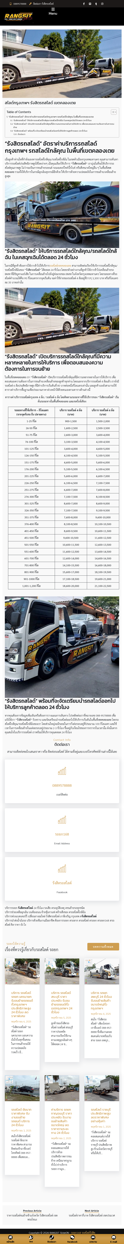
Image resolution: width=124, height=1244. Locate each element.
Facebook (72, 1242)
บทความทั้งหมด (103, 946)
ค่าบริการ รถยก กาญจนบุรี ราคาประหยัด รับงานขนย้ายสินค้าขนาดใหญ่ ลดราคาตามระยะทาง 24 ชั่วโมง (61, 1121)
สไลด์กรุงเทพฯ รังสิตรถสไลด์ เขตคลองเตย (40, 103)
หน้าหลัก (10, 1242)
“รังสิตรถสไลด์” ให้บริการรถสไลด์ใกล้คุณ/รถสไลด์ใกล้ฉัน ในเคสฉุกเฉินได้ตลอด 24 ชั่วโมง (52, 120)
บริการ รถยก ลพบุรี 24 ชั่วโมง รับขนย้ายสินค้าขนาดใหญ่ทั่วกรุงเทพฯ (101, 1000)
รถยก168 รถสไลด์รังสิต (83, 1232)
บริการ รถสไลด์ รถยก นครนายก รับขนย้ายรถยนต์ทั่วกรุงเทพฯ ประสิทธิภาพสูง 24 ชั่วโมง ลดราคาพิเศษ (22, 1004)
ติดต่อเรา (21, 134)
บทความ (93, 1242)
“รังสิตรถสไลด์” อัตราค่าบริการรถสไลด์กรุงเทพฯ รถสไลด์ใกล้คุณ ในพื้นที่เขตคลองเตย (51, 117)
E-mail (113, 1242)
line (31, 1242)
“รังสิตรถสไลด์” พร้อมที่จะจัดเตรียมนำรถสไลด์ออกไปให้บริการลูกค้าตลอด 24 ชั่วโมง (50, 130)
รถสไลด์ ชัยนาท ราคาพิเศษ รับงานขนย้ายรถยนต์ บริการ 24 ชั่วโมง (21, 1117)
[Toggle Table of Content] (112, 112)
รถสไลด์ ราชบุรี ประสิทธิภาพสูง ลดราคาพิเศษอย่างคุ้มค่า (101, 1115)
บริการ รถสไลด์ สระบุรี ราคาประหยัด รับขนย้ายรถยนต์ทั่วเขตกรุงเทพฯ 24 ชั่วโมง (61, 1002)
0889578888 (19, 3)
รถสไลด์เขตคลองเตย (60, 265)
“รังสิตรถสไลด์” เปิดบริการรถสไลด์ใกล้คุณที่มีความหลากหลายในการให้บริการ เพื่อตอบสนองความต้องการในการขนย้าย (63, 125)
